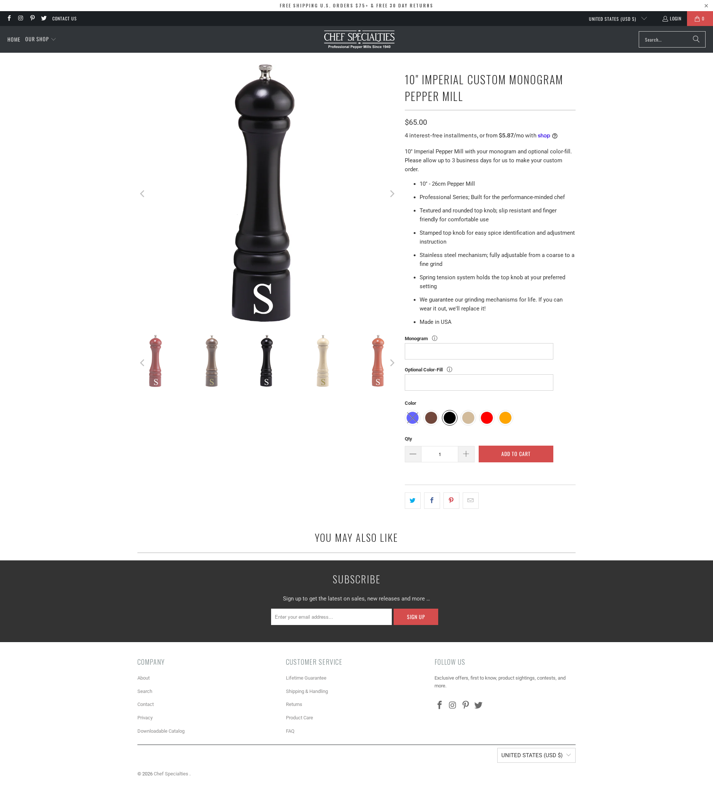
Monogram (417, 338)
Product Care (299, 717)
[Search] (696, 39)
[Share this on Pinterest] (451, 500)
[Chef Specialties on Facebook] (9, 18)
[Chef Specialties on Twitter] (43, 18)
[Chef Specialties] (359, 39)
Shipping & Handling (307, 691)
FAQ (290, 731)
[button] (40, 39)
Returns (294, 704)
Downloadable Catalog (161, 731)
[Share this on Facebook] (432, 500)
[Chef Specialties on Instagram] (20, 18)
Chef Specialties (171, 774)
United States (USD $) (613, 19)
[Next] (392, 194)
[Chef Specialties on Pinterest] (32, 18)
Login (675, 18)
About (143, 678)
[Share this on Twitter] (413, 500)
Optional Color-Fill (424, 369)
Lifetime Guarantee (306, 678)
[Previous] (143, 194)
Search (144, 691)
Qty (408, 439)
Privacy (145, 717)
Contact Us (64, 18)
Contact (145, 704)
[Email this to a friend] (471, 500)
